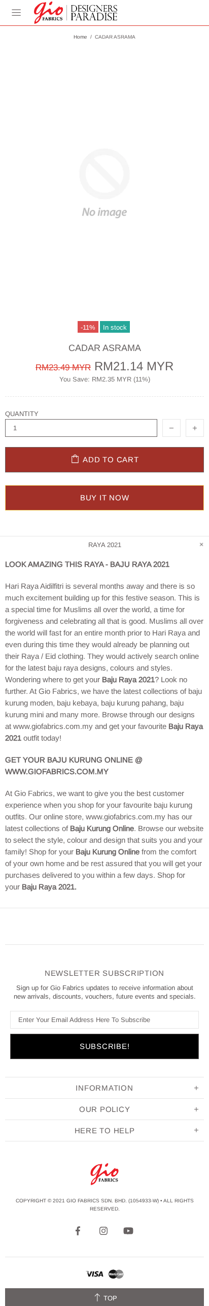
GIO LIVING (75, 12)
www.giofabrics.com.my (53, 726)
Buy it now (104, 497)
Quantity (22, 414)
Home (80, 37)
